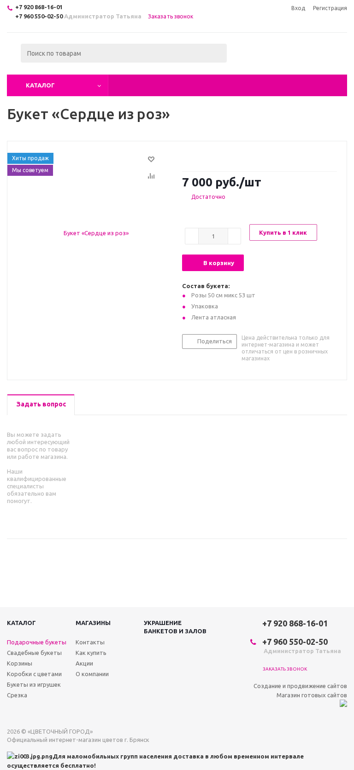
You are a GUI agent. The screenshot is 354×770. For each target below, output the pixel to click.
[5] (221, 157)
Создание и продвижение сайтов (300, 686)
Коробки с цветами (34, 674)
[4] (212, 157)
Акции (84, 663)
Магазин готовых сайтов (312, 695)
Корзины (19, 663)
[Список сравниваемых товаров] (245, 60)
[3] (204, 157)
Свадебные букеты (34, 652)
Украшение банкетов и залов (175, 626)
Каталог (40, 85)
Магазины (93, 622)
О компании (92, 674)
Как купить (91, 652)
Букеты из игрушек (34, 684)
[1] (186, 157)
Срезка (17, 695)
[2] (195, 157)
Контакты (90, 642)
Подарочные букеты (36, 642)
